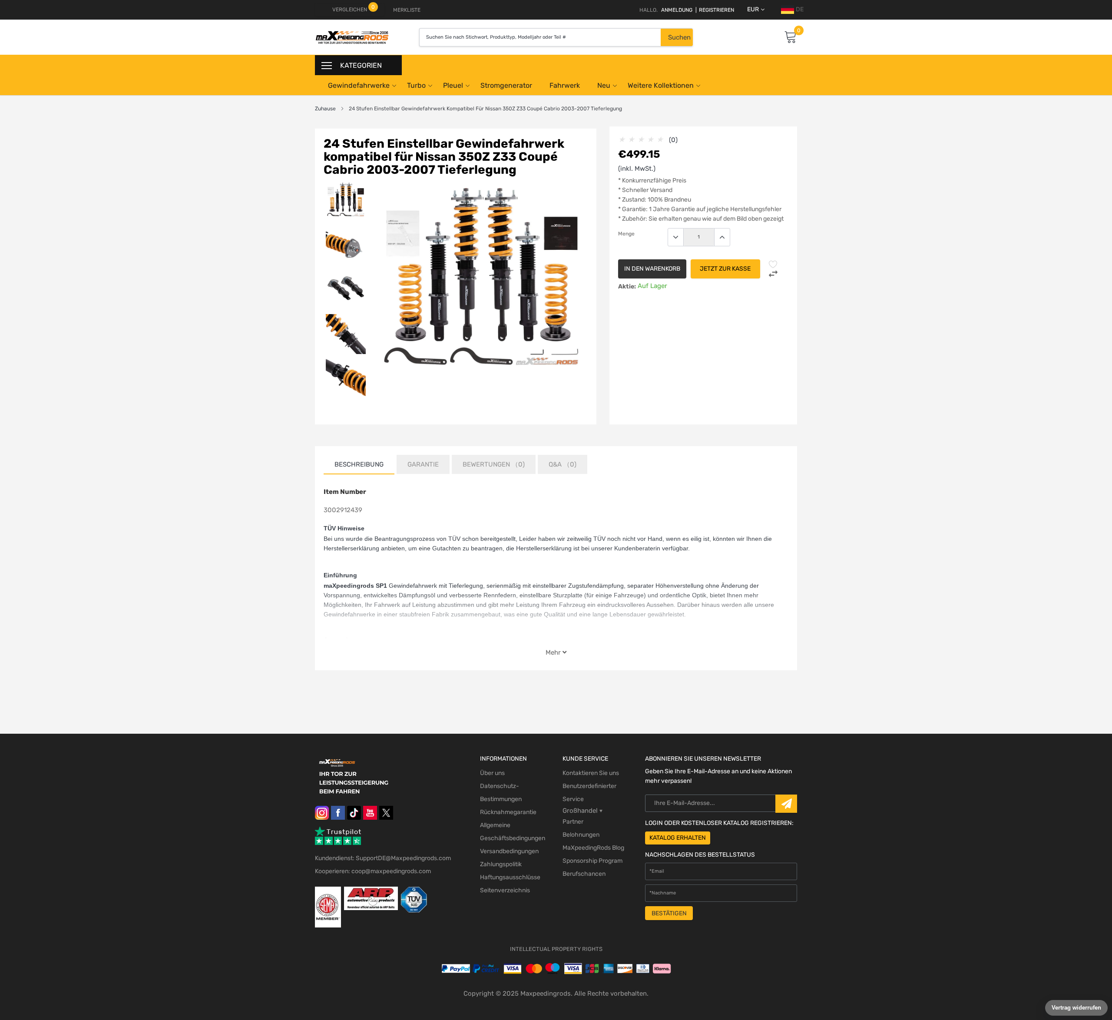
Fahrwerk (564, 85)
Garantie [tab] (423, 464)
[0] (790, 37)
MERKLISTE (406, 10)
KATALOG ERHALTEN (677, 837)
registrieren (714, 10)
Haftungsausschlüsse (510, 877)
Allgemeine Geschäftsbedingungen (512, 831)
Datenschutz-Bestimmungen (501, 792)
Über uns (492, 773)
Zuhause (325, 109)
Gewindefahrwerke (359, 85)
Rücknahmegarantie (508, 812)
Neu (603, 85)
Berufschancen (584, 874)
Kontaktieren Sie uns (591, 773)
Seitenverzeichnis (505, 890)
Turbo (416, 85)
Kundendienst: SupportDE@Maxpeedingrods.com (383, 858)
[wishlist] (773, 264)
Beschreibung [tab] (359, 464)
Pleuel (453, 85)
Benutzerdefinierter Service (589, 792)
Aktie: (627, 286)
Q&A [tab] (562, 464)
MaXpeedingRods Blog (593, 847)
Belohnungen (581, 834)
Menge (626, 234)
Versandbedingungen (509, 851)
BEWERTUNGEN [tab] (494, 464)
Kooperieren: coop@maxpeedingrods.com (373, 871)
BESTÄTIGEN (669, 913)
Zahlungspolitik (501, 864)
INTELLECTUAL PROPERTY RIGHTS (556, 949)
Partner (573, 821)
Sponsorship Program (592, 860)
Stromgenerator (506, 85)
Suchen (679, 37)
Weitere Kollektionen (661, 85)
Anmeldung (676, 10)
